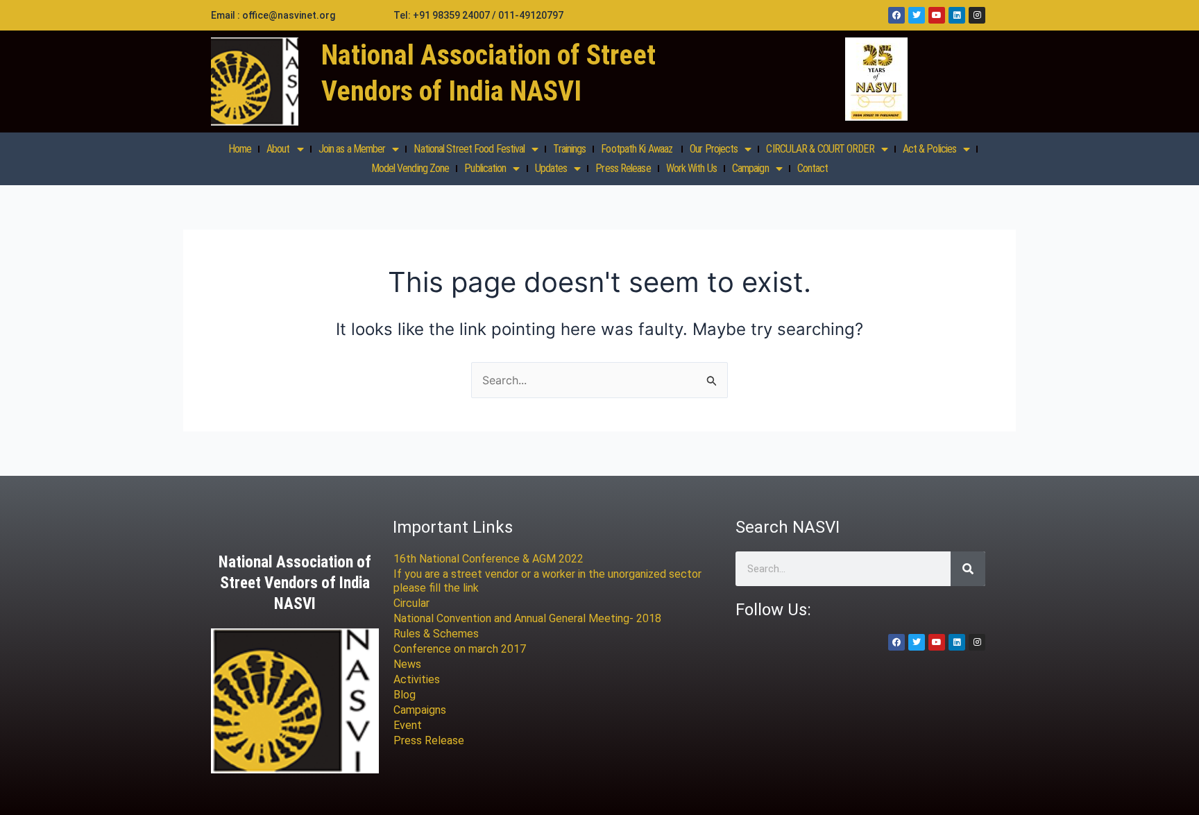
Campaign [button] (750, 168)
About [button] (278, 148)
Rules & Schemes (436, 633)
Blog (404, 694)
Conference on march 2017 (459, 648)
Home (239, 148)
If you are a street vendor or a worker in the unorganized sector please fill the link (547, 580)
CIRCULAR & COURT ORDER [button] (820, 148)
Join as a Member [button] (352, 148)
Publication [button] (485, 168)
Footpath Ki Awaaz (637, 148)
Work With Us (691, 168)
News (407, 664)
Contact (812, 168)
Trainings (569, 148)
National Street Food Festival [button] (469, 148)
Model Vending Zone (410, 168)
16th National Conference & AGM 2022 (488, 558)
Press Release (622, 168)
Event (407, 725)
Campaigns (419, 710)
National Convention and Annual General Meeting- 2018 (527, 618)
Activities (416, 679)
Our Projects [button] (714, 148)
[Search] (968, 568)
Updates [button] (551, 168)
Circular (411, 603)
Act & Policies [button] (929, 148)
